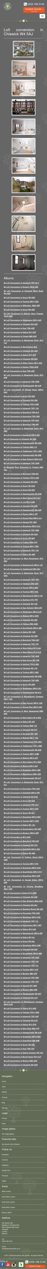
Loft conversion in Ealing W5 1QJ (20, 825)
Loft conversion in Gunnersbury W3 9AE (23, 829)
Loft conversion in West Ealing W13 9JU (23, 648)
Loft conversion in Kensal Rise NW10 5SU (24, 707)
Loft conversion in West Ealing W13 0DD (23, 762)
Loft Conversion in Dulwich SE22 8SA (22, 287)
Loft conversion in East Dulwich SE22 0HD (24, 901)
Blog (3, 1102)
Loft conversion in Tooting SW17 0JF (22, 969)
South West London (8, 1197)
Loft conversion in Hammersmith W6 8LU (23, 692)
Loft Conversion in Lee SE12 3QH (20, 502)
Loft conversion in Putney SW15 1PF (22, 514)
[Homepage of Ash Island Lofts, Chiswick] (10, 11)
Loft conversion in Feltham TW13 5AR (22, 478)
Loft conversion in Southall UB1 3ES (22, 734)
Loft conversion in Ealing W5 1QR (20, 632)
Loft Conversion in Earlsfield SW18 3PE (23, 793)
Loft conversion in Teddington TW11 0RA (24, 451)
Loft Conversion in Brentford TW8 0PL (22, 474)
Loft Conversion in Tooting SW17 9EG (22, 301)
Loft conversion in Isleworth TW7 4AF (22, 1016)
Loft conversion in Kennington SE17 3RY (23, 925)
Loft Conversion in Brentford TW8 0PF (22, 424)
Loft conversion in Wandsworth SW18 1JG (24, 565)
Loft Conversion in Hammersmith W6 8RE (23, 455)
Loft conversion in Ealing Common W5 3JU (24, 1052)
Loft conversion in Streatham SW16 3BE (23, 770)
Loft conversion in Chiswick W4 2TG (22, 845)
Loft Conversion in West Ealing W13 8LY (23, 498)
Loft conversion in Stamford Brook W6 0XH (24, 909)
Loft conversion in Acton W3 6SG (20, 684)
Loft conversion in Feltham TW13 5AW (22, 1012)
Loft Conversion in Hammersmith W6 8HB (23, 494)
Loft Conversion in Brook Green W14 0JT (23, 1057)
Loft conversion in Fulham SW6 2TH (21, 542)
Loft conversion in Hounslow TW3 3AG (23, 788)
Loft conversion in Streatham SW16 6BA (23, 1036)
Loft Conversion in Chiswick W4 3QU (22, 351)
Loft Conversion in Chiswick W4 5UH (22, 1065)
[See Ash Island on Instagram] (14, 1264)
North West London (8, 1207)
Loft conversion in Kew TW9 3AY (20, 1048)
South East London (8, 1202)
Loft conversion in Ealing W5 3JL (20, 937)
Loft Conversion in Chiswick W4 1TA (21, 668)
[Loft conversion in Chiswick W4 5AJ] (23, 49)
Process (4, 1097)
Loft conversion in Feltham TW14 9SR (22, 404)
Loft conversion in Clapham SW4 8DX (22, 583)
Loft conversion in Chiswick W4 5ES (21, 620)
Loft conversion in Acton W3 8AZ (20, 801)
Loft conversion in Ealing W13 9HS (21, 1008)
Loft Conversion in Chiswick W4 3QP (22, 324)
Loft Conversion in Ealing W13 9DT (21, 332)
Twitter (4, 1181)
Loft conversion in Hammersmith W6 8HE (23, 750)
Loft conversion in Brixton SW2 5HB (21, 989)
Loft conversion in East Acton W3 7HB (22, 660)
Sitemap (5, 1108)
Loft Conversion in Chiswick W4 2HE (21, 506)
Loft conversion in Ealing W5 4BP (20, 554)
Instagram (5, 1165)
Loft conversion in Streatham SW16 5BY (23, 876)
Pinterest (5, 1176)
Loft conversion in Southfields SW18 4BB (24, 953)
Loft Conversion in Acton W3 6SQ (20, 297)
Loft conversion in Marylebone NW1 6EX (23, 774)
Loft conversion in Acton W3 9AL (20, 941)
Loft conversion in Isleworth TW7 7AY (22, 981)
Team (4, 1086)
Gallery (4, 1092)
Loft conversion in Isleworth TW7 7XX (22, 961)
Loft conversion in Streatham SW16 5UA (23, 868)
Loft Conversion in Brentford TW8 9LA (22, 412)
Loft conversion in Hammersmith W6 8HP (23, 510)
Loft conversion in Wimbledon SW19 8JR (23, 612)
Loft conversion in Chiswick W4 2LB (21, 1020)
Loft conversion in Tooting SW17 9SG (22, 672)
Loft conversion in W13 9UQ (18, 837)
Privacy (4, 1118)
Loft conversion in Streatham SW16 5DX (23, 917)
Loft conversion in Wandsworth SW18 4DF (24, 933)
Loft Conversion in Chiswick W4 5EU (21, 482)
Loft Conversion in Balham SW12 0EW (22, 616)
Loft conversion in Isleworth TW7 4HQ (22, 656)
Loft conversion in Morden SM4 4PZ (21, 973)
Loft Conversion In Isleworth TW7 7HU (22, 579)
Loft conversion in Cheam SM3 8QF (21, 336)
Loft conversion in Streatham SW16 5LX (23, 526)
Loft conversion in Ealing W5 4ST (20, 721)
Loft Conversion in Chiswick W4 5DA (22, 400)
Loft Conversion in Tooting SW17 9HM (22, 754)
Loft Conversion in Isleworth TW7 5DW (22, 381)
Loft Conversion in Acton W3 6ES (20, 309)
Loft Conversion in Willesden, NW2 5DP (23, 305)
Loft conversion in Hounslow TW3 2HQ (23, 913)
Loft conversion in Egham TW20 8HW (22, 367)
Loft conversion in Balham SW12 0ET (22, 758)
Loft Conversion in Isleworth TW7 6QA (22, 420)
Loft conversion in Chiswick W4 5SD (21, 897)
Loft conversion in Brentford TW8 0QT (22, 841)
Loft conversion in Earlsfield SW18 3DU (23, 849)
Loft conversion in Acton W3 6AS (20, 486)
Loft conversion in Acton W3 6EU (20, 490)
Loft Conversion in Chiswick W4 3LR (21, 998)
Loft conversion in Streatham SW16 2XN (23, 945)
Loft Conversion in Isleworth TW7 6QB (22, 530)
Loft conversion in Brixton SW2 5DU (21, 1061)
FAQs (4, 1123)
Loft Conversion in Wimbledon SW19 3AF (23, 320)
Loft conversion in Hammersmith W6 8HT (23, 994)
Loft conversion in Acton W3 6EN (20, 396)
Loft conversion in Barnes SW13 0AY (22, 766)
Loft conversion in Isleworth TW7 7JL (22, 921)
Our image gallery (8, 1134)
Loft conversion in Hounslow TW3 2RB (23, 416)
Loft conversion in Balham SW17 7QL (22, 738)
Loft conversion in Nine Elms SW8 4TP (22, 1028)
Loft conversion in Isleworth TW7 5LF (22, 805)
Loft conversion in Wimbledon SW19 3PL (23, 688)
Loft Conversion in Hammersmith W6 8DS (23, 443)
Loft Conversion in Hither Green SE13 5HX (24, 363)
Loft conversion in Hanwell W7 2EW (21, 985)
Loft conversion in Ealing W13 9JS (21, 929)
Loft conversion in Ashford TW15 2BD (22, 664)
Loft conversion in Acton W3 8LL (20, 813)
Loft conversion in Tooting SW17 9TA (22, 864)
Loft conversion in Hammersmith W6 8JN (23, 385)
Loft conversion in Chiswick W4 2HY (21, 949)
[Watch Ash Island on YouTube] (8, 1264)
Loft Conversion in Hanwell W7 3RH (21, 522)
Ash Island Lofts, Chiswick (11, 1144)
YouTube (5, 1160)
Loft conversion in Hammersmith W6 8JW (24, 1032)
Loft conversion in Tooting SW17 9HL (22, 591)
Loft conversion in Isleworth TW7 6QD (22, 957)
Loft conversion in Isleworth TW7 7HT (22, 644)
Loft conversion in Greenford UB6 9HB (22, 1040)
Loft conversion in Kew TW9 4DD (20, 371)
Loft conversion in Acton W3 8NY (20, 538)
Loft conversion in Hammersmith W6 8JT (23, 778)
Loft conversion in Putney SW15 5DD (22, 587)
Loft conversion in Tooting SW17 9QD (22, 821)
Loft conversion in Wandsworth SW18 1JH (24, 596)
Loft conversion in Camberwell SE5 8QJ (23, 569)
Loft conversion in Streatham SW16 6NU (23, 817)
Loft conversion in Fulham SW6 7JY (21, 447)
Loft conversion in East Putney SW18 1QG (24, 703)
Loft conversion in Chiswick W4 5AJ (21, 905)
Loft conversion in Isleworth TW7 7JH (22, 550)
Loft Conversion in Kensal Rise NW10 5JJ (24, 518)
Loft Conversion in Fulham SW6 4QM (22, 624)
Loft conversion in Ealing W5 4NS (20, 853)
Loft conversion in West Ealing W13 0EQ (23, 717)
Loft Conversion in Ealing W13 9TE (21, 355)
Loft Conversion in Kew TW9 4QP (20, 328)
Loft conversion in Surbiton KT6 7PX (22, 600)
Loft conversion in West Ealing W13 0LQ (23, 652)
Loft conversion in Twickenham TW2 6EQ (24, 742)
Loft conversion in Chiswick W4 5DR (22, 636)
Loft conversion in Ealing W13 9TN (21, 1024)
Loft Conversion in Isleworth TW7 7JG (22, 408)
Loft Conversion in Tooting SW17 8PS (22, 809)
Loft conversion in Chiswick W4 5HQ (22, 797)
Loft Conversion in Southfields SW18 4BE (24, 628)
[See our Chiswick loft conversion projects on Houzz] (21, 1264)
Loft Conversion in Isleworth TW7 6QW (22, 463)
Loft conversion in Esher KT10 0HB (21, 893)
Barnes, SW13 (7, 1212)
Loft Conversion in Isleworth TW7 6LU (22, 283)
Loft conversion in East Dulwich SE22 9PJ (24, 608)
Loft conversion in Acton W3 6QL (20, 1044)
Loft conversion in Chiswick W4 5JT (21, 730)
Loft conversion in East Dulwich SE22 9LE (24, 459)
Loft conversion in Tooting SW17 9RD (22, 546)
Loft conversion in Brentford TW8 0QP (22, 640)
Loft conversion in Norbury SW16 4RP (22, 833)
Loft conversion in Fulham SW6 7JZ (21, 725)
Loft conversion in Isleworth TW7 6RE (22, 977)
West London (6, 1191)
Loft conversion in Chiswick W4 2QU (22, 534)
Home (4, 1081)
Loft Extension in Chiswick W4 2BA (21, 439)
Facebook (5, 1154)
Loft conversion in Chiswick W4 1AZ (21, 604)
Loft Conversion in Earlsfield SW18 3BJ (23, 435)
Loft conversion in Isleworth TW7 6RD (22, 680)
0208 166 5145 (7, 1241)
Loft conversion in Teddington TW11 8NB (24, 746)
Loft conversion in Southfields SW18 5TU (24, 872)
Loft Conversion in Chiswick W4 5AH (22, 359)
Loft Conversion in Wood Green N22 (21, 347)
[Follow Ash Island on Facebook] (2, 1264)
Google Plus (6, 1170)
